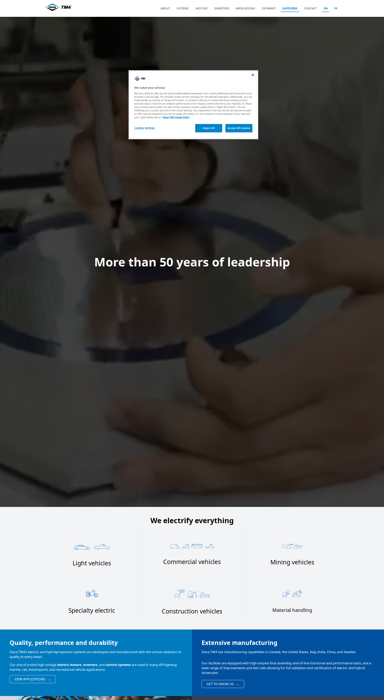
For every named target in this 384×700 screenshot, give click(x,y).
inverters (90, 665)
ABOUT (165, 8)
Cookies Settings (144, 127)
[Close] (252, 75)
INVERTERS (221, 8)
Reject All (209, 128)
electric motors (69, 665)
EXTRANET (269, 8)
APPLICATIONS (245, 8)
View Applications (33, 679)
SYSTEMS (183, 8)
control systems (118, 665)
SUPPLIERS (289, 8)
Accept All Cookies (239, 128)
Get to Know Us (223, 684)
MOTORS (202, 8)
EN (326, 8)
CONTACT (310, 8)
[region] (193, 104)
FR (335, 8)
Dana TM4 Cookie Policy (176, 117)
